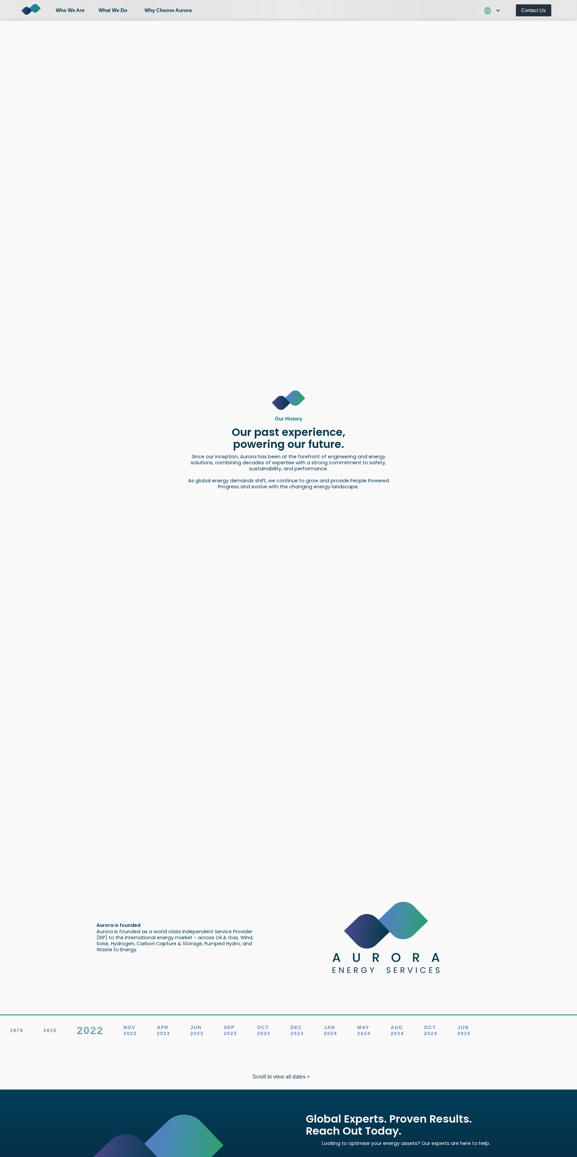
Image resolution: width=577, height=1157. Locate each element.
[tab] (16, 1030)
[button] (72, 9)
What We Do (113, 10)
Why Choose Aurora (168, 10)
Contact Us (533, 10)
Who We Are (70, 10)
